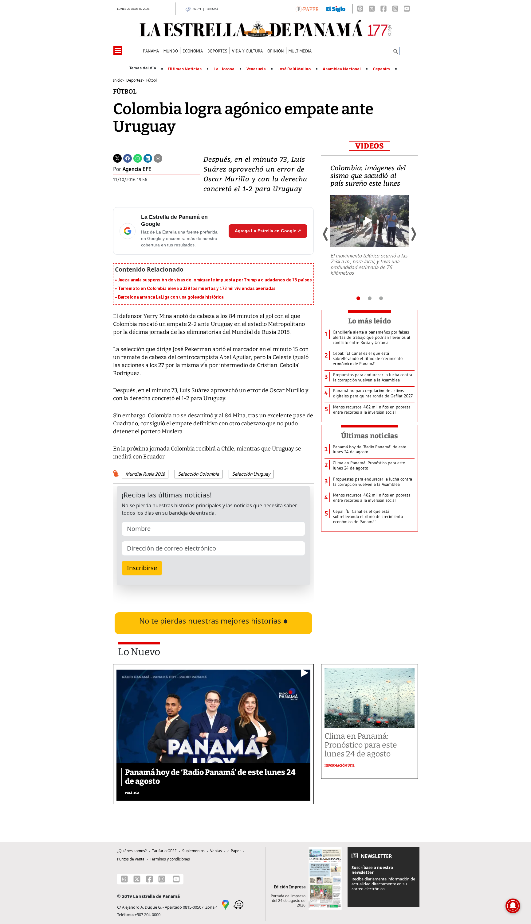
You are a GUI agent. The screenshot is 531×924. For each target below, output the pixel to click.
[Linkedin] (148, 157)
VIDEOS (369, 146)
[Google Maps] (225, 904)
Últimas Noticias (185, 69)
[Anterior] (325, 234)
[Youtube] (407, 9)
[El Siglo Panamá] (335, 8)
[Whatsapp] (137, 157)
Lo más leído (369, 321)
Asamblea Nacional (342, 69)
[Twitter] (117, 157)
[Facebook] (383, 9)
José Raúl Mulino (294, 69)
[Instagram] (395, 9)
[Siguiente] (413, 234)
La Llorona (224, 69)
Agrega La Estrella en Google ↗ (268, 230)
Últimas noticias (369, 435)
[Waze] (238, 904)
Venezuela (256, 69)
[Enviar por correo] (158, 157)
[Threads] (360, 9)
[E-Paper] (307, 8)
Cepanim (381, 69)
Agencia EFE (137, 169)
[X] (372, 9)
